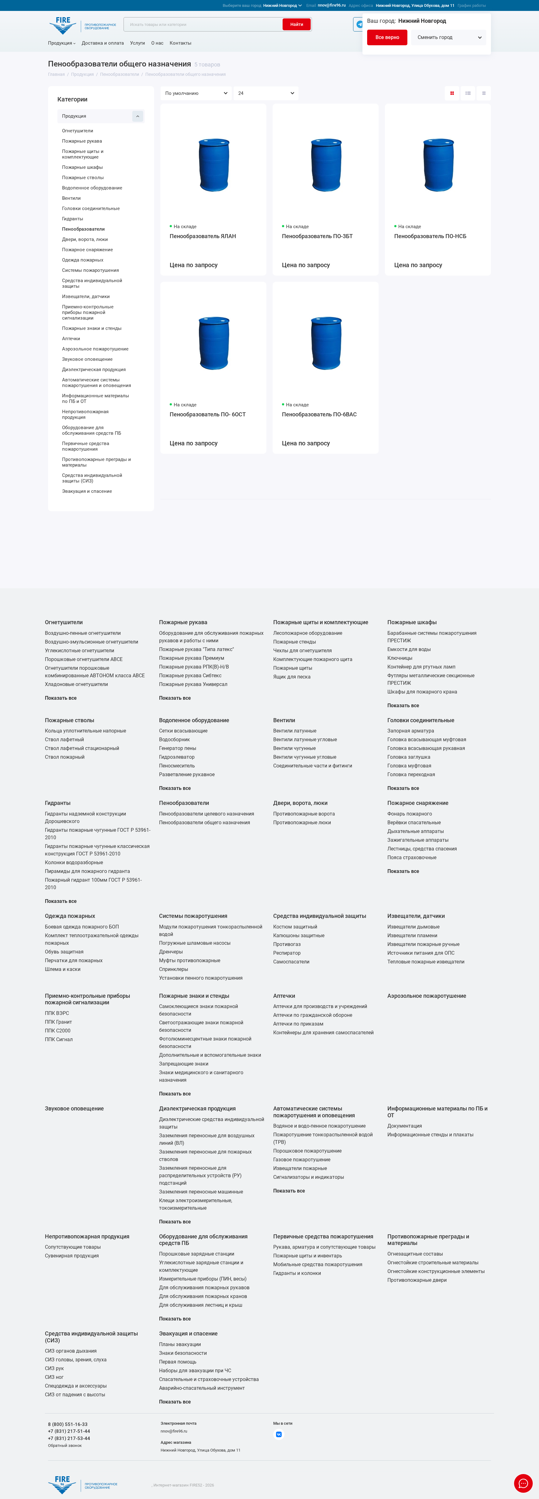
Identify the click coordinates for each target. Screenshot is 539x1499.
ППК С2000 (57, 1031)
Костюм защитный (295, 927)
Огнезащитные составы (415, 1254)
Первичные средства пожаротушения (85, 446)
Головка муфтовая (409, 766)
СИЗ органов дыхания (71, 1351)
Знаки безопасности (183, 1353)
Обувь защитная (64, 952)
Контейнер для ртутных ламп (421, 667)
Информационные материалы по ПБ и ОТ (95, 398)
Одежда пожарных (82, 260)
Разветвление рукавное (187, 774)
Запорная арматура (410, 731)
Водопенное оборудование (92, 188)
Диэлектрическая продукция (94, 369)
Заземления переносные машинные (201, 1192)
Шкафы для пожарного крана (422, 692)
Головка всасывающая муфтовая (426, 739)
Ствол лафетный (64, 739)
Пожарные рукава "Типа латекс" (196, 649)
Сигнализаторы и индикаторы (308, 1177)
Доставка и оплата (103, 43)
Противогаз (287, 944)
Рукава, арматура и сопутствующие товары (324, 1247)
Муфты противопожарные (189, 960)
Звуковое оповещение (87, 359)
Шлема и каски (62, 969)
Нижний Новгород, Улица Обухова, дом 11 (415, 5)
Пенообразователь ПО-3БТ (317, 236)
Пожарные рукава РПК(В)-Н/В (194, 667)
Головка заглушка (408, 757)
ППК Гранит (58, 1022)
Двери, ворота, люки (85, 239)
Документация (404, 1126)
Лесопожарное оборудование (307, 633)
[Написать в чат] (523, 1483)
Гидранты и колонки (297, 1273)
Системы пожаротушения (90, 270)
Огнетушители (77, 131)
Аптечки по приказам (298, 1024)
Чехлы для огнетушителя (302, 651)
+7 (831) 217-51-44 (69, 1431)
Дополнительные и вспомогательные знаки (210, 1055)
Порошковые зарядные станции (196, 1254)
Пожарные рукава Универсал (193, 684)
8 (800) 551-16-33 (68, 1424)
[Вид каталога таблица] (484, 93)
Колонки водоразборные (74, 862)
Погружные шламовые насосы (195, 943)
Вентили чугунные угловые (304, 757)
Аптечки (71, 338)
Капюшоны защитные (298, 935)
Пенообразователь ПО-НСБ (430, 236)
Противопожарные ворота (304, 814)
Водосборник (174, 739)
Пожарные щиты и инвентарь (307, 1256)
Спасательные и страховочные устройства (209, 1379)
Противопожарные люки (302, 822)
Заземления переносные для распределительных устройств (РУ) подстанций (200, 1175)
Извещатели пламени (412, 935)
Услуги (137, 43)
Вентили (71, 198)
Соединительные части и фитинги (312, 766)
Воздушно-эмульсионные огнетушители (91, 642)
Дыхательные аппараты (415, 831)
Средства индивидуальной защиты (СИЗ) (92, 478)
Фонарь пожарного (409, 814)
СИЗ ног (54, 1377)
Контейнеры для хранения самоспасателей (323, 1033)
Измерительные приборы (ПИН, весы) (203, 1279)
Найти (296, 24)
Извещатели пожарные (300, 1168)
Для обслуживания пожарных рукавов (204, 1288)
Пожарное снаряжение (87, 249)
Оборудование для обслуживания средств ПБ (91, 430)
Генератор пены (177, 748)
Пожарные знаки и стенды (92, 328)
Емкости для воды (409, 649)
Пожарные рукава (82, 141)
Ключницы (399, 658)
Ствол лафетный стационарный (82, 748)
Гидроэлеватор (177, 757)
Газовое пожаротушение (301, 1160)
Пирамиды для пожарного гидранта (87, 871)
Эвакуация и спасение (87, 491)
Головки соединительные (91, 208)
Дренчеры (171, 952)
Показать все (61, 698)
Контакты (181, 43)
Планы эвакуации (180, 1344)
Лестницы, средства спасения (422, 849)
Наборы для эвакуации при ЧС (195, 1371)
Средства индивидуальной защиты (92, 283)
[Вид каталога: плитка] (452, 93)
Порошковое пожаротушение (307, 1151)
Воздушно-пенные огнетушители (83, 633)
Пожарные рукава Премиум (191, 658)
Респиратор (287, 953)
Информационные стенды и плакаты (430, 1135)
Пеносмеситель (177, 766)
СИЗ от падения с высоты (75, 1395)
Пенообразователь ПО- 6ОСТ (208, 414)
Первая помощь (178, 1362)
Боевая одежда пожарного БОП (82, 927)
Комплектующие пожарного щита (312, 659)
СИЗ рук (54, 1368)
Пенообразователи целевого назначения (206, 814)
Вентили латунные (294, 731)
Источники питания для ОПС (420, 953)
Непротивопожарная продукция (85, 414)
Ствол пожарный (65, 757)
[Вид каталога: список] (468, 93)
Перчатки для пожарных (74, 960)
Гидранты (72, 219)
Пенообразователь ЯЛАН (203, 236)
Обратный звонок (65, 1445)
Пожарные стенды (294, 642)
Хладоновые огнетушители (76, 684)
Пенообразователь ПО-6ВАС (319, 414)
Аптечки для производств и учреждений (320, 1006)
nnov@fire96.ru (332, 5)
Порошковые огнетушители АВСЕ (84, 659)
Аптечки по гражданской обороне (312, 1015)
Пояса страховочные (411, 857)
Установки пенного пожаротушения (201, 978)
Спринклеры (173, 969)
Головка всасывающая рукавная (426, 748)
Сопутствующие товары (73, 1247)
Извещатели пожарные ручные (423, 944)
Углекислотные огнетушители (79, 651)
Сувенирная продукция (72, 1256)
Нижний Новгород (260, 5)
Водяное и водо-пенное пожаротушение (319, 1126)
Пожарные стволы (83, 177)
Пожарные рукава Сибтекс (190, 675)
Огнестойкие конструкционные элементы (436, 1271)
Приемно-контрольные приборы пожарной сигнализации (88, 312)
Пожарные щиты (292, 668)
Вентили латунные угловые (305, 739)
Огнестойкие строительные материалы (432, 1263)
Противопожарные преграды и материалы (96, 462)
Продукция (60, 43)
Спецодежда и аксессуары (76, 1386)
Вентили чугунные (294, 748)
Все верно (387, 37)
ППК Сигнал (59, 1039)
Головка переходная (411, 774)
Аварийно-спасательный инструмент (202, 1388)
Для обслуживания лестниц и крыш (200, 1305)
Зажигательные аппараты (418, 840)
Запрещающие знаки (183, 1064)
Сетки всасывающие (183, 731)
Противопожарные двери (417, 1280)
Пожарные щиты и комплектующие (83, 154)
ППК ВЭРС (57, 1013)
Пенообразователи (83, 229)
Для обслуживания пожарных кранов (203, 1296)
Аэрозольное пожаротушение (95, 349)
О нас (157, 43)
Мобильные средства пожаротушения (317, 1264)
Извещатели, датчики (86, 296)
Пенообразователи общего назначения (204, 822)
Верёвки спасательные (414, 822)
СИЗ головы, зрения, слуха (76, 1360)
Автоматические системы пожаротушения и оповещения (96, 382)
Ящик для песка (292, 677)
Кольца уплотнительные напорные (85, 731)
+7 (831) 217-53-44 (69, 1438)
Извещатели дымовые (413, 927)
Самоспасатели (291, 962)
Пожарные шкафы (82, 167)
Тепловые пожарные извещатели (425, 962)
